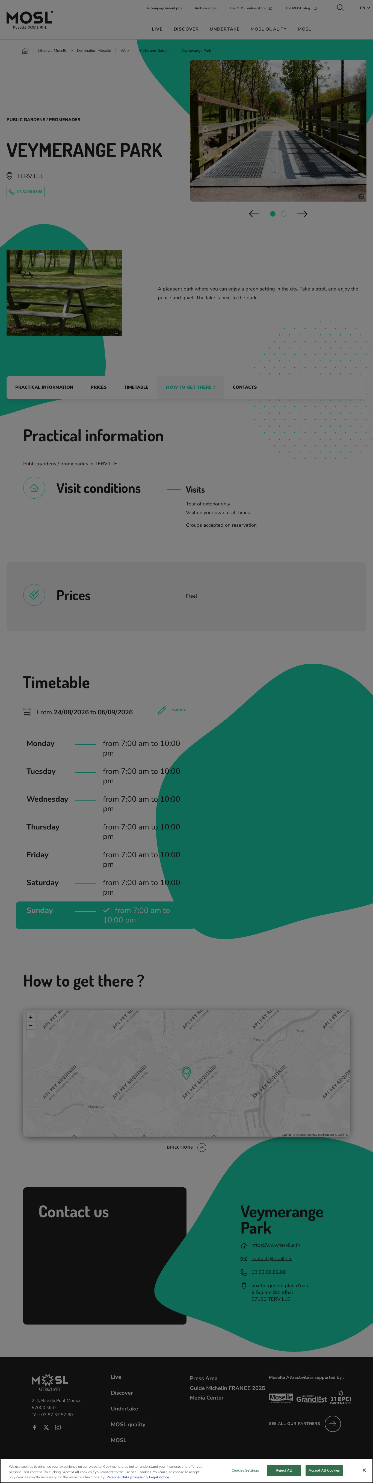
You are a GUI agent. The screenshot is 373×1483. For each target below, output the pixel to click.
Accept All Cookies (324, 1470)
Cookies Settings (245, 1470)
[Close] (364, 1470)
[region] (186, 1471)
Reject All (284, 1470)
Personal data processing (127, 1477)
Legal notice (159, 1477)
